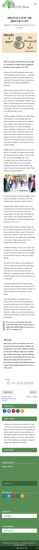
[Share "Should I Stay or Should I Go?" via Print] (8, 383)
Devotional (32, 25)
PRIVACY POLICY (7, 467)
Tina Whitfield (14, 25)
